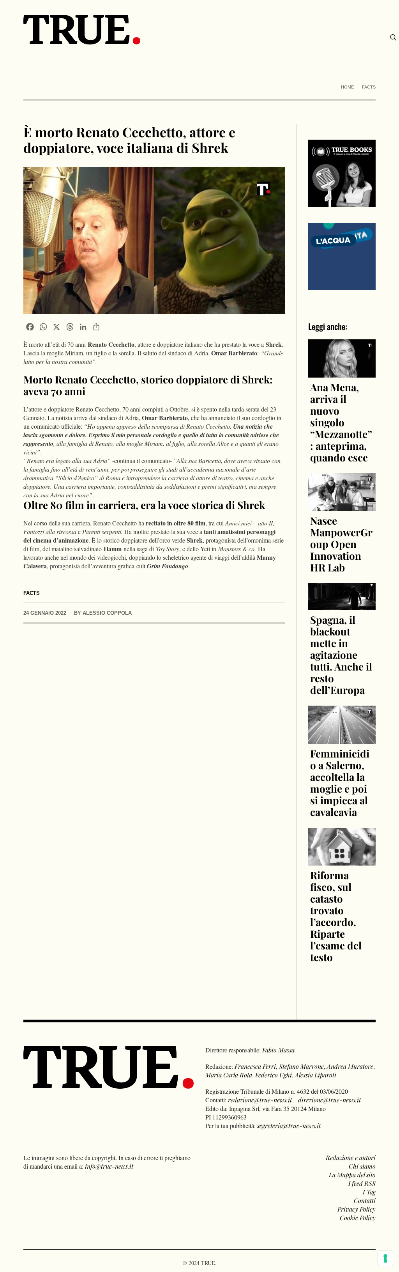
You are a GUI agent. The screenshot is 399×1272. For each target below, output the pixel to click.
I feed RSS (362, 1183)
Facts (369, 87)
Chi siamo (362, 1166)
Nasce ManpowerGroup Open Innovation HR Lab (341, 544)
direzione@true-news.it (329, 1100)
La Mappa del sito (352, 1175)
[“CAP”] (342, 256)
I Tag (369, 1192)
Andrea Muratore (350, 1066)
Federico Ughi (273, 1075)
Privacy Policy (356, 1209)
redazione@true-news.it (260, 1100)
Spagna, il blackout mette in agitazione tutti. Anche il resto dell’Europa (341, 655)
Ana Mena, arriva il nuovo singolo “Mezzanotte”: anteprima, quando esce (341, 422)
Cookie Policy (358, 1217)
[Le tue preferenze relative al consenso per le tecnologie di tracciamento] (385, 1258)
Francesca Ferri (255, 1066)
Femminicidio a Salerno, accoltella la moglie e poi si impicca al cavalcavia (339, 783)
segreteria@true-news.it (289, 1125)
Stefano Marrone (301, 1066)
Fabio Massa (278, 1050)
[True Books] (342, 203)
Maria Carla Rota (228, 1075)
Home (347, 87)
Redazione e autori (351, 1157)
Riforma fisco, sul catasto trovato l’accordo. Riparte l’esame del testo (336, 916)
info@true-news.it (109, 1166)
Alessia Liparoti (315, 1075)
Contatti (365, 1200)
